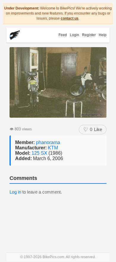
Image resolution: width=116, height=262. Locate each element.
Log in (15, 191)
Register (89, 35)
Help (102, 35)
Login (74, 35)
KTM (53, 147)
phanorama (48, 142)
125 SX (40, 153)
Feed (63, 35)
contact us (70, 18)
